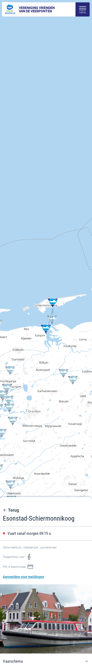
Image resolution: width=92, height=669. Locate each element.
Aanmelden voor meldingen (23, 577)
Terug (13, 510)
